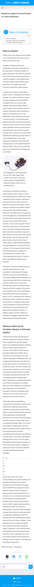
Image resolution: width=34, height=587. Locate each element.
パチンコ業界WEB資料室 (17, 2)
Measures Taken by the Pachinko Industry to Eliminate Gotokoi (16, 41)
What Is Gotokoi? (11, 38)
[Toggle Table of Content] (27, 35)
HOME (18, 578)
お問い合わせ (17, 582)
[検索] (31, 567)
